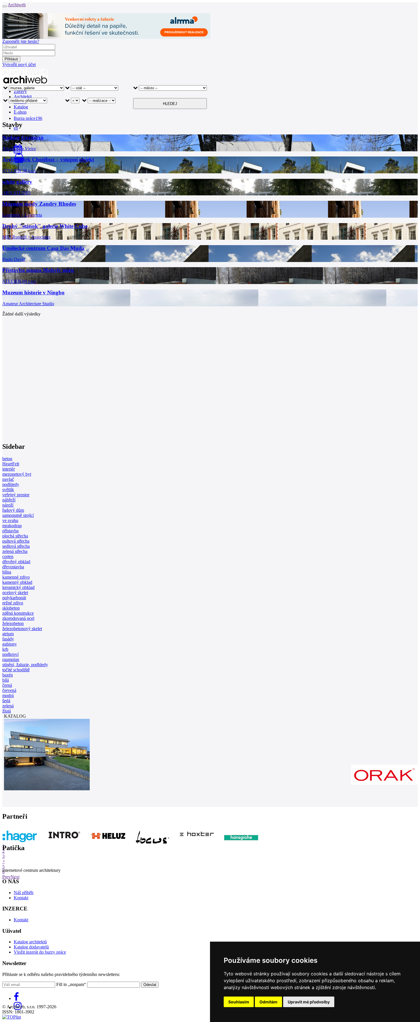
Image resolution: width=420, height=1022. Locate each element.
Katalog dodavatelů (31, 946)
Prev (6, 876)
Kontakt (21, 897)
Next (15, 876)
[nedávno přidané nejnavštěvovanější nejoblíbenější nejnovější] (25, 103)
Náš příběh (23, 892)
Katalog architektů (30, 941)
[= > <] (72, 103)
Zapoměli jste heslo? (20, 41)
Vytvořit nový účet (19, 64)
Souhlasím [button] (238, 1001)
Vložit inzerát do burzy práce (40, 952)
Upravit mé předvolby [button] (309, 1001)
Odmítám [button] (268, 1001)
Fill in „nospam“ (71, 984)
